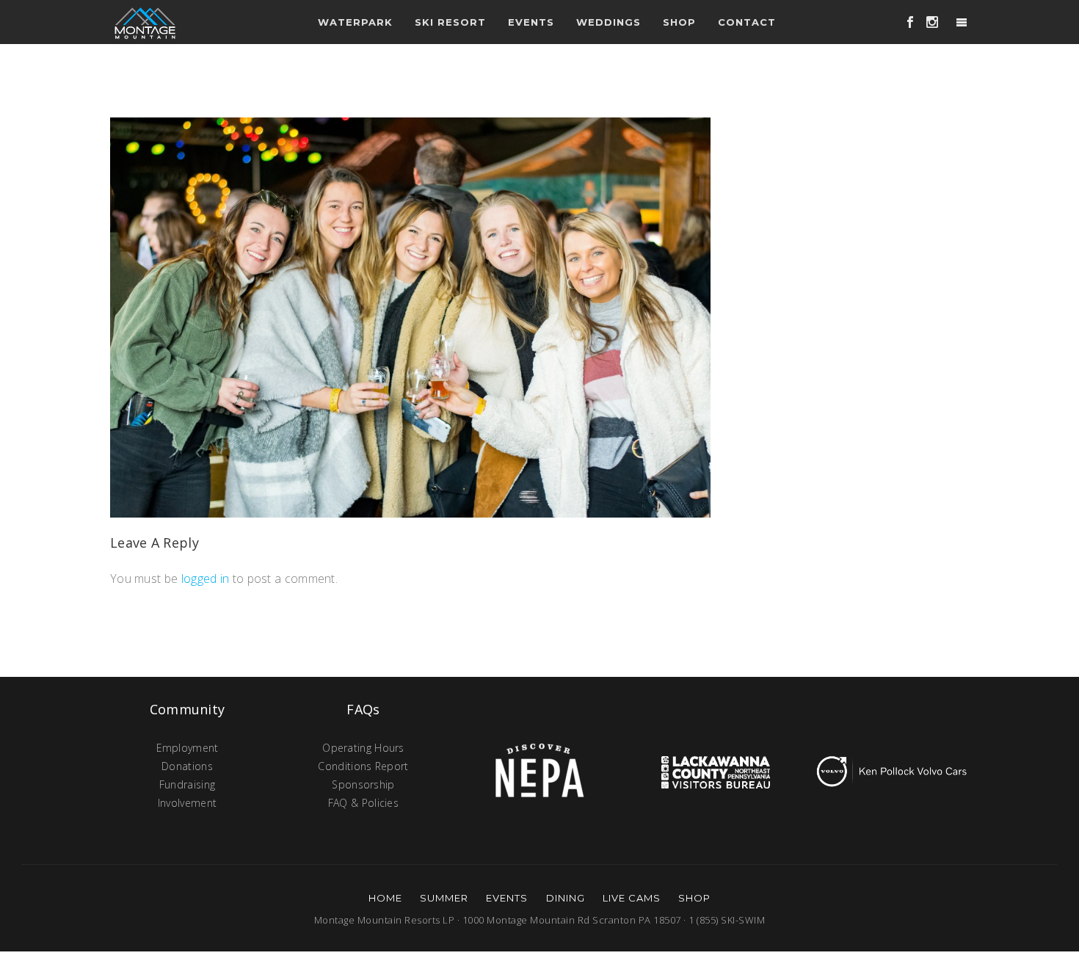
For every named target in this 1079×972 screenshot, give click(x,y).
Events (507, 898)
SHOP (694, 898)
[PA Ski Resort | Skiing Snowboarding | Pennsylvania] (145, 22)
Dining (565, 898)
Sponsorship (363, 784)
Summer (444, 898)
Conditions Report (363, 766)
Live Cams (632, 898)
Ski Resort (450, 22)
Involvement (187, 803)
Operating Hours (363, 748)
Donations (187, 766)
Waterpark (355, 22)
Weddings (608, 22)
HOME (385, 898)
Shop (679, 22)
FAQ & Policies (363, 803)
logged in (205, 578)
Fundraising (187, 784)
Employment (187, 748)
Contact (747, 22)
